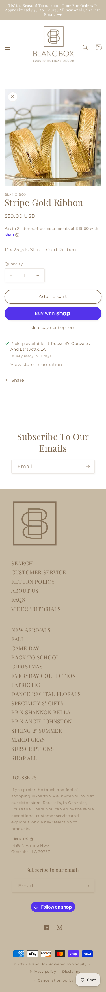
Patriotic (25, 684)
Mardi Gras (28, 739)
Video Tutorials (35, 609)
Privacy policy (43, 972)
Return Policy (33, 581)
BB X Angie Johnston (41, 721)
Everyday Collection (43, 675)
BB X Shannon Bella (40, 712)
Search (22, 563)
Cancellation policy (56, 980)
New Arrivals (31, 629)
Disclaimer (72, 972)
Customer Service (38, 572)
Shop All (24, 758)
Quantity (14, 264)
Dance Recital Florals (46, 693)
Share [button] (17, 380)
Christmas (27, 666)
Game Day (25, 648)
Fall (18, 638)
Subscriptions (32, 748)
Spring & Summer (36, 730)
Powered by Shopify (67, 964)
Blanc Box (38, 964)
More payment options (53, 327)
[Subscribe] (87, 467)
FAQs (18, 599)
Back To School (35, 657)
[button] (7, 47)
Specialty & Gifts (37, 703)
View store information (36, 364)
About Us (24, 590)
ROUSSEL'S (24, 777)
